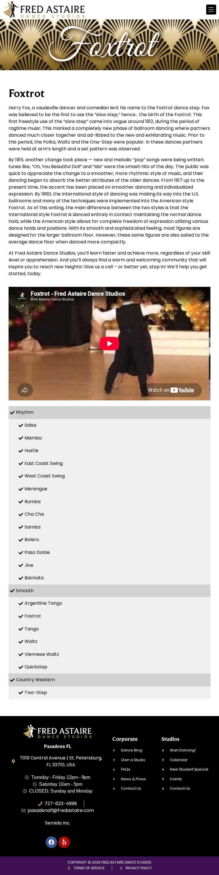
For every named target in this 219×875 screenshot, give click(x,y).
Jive (29, 565)
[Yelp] (64, 842)
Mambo (33, 438)
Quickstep (36, 667)
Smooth (25, 590)
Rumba (32, 501)
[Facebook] (51, 842)
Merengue (36, 488)
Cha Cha (34, 514)
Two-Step (36, 692)
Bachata (34, 577)
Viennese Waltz (42, 654)
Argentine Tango (43, 603)
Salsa (30, 425)
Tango (32, 629)
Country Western (35, 679)
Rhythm (25, 412)
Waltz (31, 641)
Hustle (31, 450)
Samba (32, 527)
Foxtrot (33, 616)
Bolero (32, 539)
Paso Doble (37, 552)
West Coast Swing (45, 476)
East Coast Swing (44, 463)
